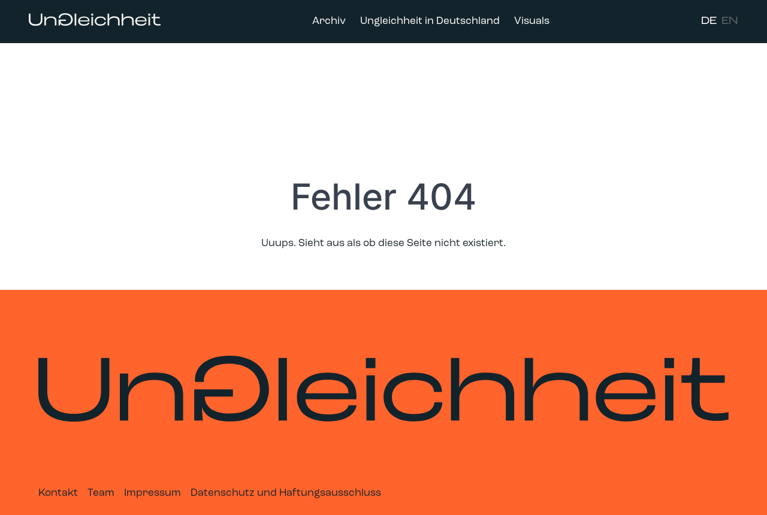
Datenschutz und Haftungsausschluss (286, 493)
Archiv (329, 21)
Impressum (152, 493)
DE (709, 21)
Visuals (531, 21)
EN (729, 21)
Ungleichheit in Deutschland (430, 21)
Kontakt (58, 493)
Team (100, 493)
